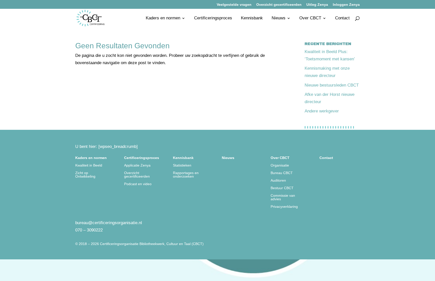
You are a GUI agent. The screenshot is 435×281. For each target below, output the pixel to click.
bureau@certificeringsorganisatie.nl (108, 222)
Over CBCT (310, 18)
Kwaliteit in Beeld (88, 165)
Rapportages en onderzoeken (186, 174)
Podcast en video (138, 184)
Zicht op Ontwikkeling (85, 174)
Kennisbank (252, 18)
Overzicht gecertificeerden (279, 5)
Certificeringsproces (213, 18)
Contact (342, 18)
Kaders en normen (163, 18)
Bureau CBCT (282, 173)
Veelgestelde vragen (234, 5)
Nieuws (278, 18)
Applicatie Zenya (137, 165)
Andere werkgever (322, 111)
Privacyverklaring (284, 207)
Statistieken (182, 165)
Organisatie (280, 165)
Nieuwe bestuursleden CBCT (332, 85)
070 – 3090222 (89, 230)
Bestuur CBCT (282, 188)
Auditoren (278, 180)
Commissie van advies (283, 197)
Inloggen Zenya (346, 5)
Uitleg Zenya (317, 5)
